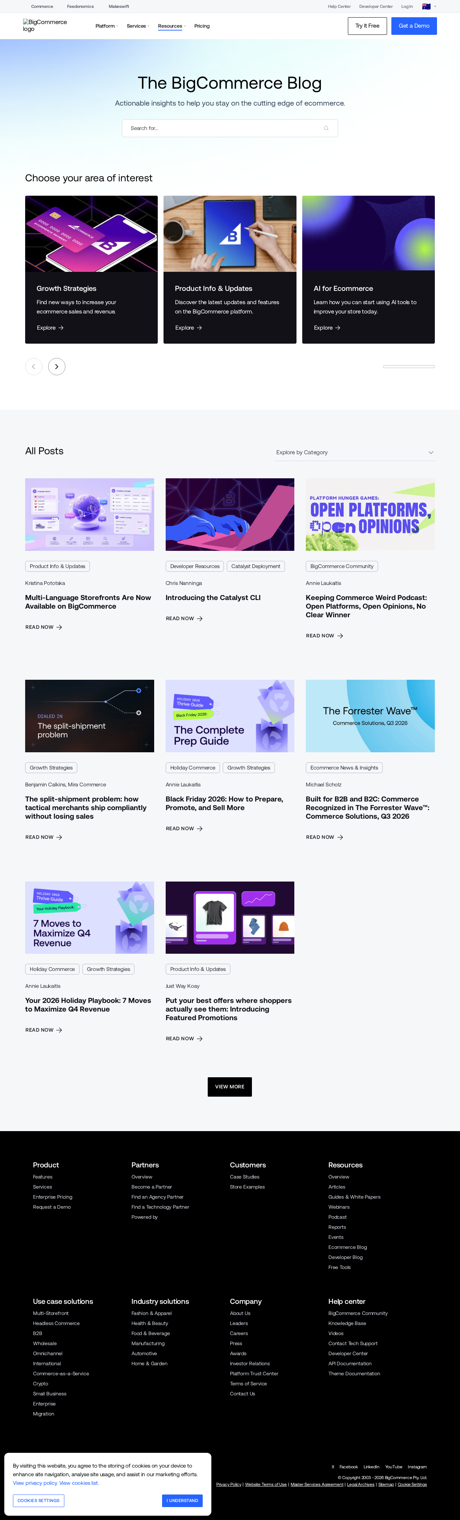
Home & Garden (149, 1363)
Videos (336, 1333)
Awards (238, 1353)
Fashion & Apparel (152, 1313)
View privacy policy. (35, 1483)
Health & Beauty (150, 1323)
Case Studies (244, 1177)
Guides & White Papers (354, 1197)
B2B (37, 1333)
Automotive (144, 1353)
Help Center (339, 6)
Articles (336, 1187)
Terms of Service (248, 1383)
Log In (407, 6)
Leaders (239, 1323)
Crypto (40, 1383)
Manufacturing (148, 1343)
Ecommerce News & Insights (344, 767)
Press (236, 1343)
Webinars (339, 1207)
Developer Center (376, 6)
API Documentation (350, 1363)
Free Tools (339, 1267)
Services (42, 1187)
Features (42, 1177)
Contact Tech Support (353, 1343)
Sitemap (386, 1484)
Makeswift (119, 6)
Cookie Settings (412, 1484)
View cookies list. (79, 1483)
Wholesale (45, 1343)
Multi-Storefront (51, 1313)
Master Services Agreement (317, 1484)
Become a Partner (152, 1187)
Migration (43, 1414)
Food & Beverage (151, 1333)
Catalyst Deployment (255, 566)
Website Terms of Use (266, 1484)
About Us (240, 1313)
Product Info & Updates (57, 566)
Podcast (337, 1217)
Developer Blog (345, 1257)
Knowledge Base (347, 1323)
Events (336, 1237)
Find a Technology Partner (160, 1207)
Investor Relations (250, 1363)
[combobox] (230, 128)
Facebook (349, 1466)
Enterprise (44, 1404)
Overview (142, 1177)
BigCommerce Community (341, 566)
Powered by (145, 1217)
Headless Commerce (56, 1323)
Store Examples (247, 1187)
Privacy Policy (229, 1484)
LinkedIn (372, 1466)
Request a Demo (52, 1207)
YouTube (393, 1466)
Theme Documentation (354, 1373)
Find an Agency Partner (158, 1197)
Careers (239, 1333)
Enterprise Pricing (52, 1197)
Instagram (417, 1466)
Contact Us (242, 1393)
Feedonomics (80, 6)
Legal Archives (360, 1484)
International (47, 1363)
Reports (337, 1227)
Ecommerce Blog (347, 1247)
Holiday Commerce (192, 767)
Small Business (49, 1393)
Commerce (42, 6)
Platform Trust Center (254, 1373)
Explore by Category (302, 452)
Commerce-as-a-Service (61, 1373)
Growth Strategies (51, 767)
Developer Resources (195, 566)
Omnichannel (48, 1353)
